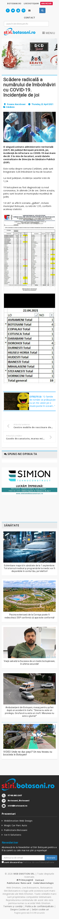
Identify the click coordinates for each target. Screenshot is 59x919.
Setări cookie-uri (40, 909)
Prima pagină (25, 879)
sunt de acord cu (29, 862)
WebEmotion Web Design (18, 820)
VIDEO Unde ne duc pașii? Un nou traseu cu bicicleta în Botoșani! (27, 753)
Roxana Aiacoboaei (16, 104)
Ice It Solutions (12, 834)
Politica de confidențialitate (38, 862)
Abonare (51, 857)
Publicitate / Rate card (19, 883)
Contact (39, 880)
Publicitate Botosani (15, 830)
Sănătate (10, 107)
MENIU (50, 33)
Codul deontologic (43, 883)
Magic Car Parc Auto (15, 825)
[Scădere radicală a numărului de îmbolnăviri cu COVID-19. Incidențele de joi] (29, 127)
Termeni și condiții (12, 906)
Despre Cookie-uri (19, 909)
